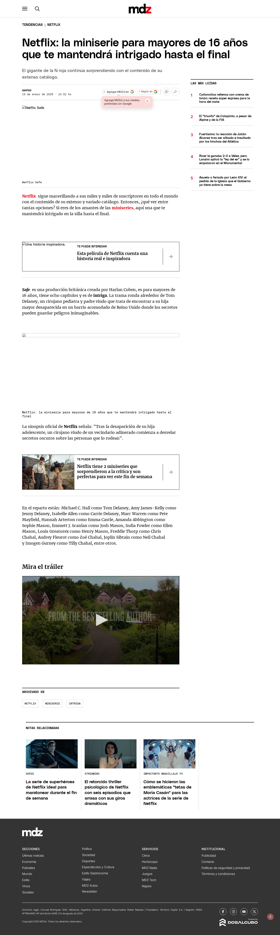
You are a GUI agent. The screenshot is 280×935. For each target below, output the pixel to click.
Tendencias (32, 24)
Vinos (26, 886)
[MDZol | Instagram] (233, 911)
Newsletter (89, 891)
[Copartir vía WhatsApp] (166, 92)
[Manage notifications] (270, 916)
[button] (24, 8)
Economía (29, 862)
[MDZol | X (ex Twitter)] (254, 911)
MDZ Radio (149, 868)
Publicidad (208, 855)
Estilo (26, 880)
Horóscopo (150, 862)
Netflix (30, 703)
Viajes (86, 879)
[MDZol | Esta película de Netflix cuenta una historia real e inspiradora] (171, 256)
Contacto (207, 862)
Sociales (28, 892)
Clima (146, 855)
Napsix (27, 90)
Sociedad (88, 855)
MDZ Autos (90, 885)
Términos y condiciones (218, 874)
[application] (100, 620)
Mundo (27, 874)
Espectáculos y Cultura (98, 867)
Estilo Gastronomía (95, 873)
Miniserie (52, 703)
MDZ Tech (149, 880)
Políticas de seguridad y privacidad (225, 868)
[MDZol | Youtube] (244, 911)
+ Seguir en (146, 91)
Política (87, 849)
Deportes (88, 861)
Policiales (28, 868)
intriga (75, 703)
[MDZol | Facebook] (223, 911)
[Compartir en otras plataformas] (175, 92)
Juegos (147, 874)
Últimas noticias (33, 855)
